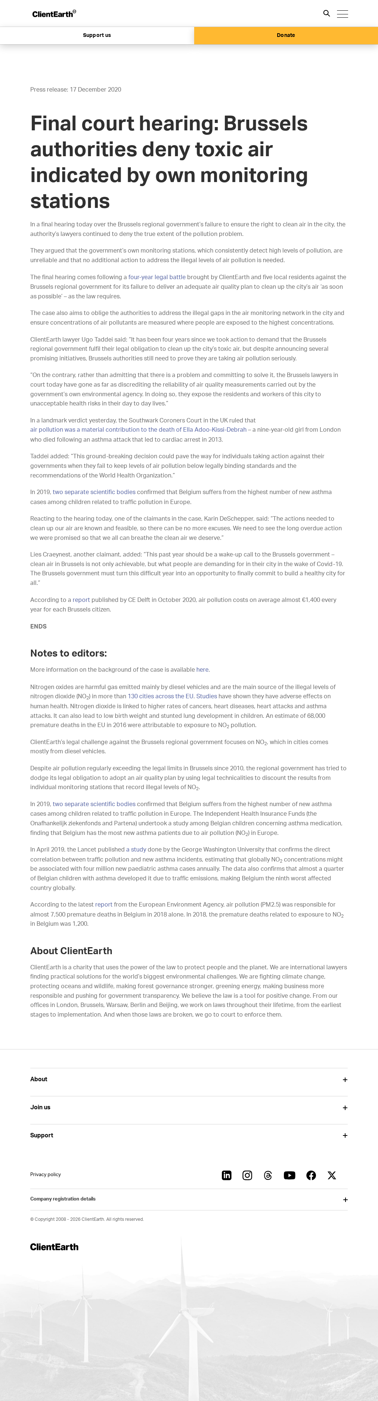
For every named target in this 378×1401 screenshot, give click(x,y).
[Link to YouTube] (289, 1175)
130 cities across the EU (160, 696)
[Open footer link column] (345, 1079)
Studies (206, 696)
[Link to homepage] (54, 13)
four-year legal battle (157, 277)
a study (136, 850)
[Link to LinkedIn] (226, 1175)
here (202, 670)
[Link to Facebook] (311, 1175)
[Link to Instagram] (247, 1175)
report (81, 600)
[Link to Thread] (268, 1175)
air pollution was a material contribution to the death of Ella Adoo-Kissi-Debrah (138, 430)
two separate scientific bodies (94, 492)
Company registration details (63, 1199)
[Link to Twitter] (332, 1175)
